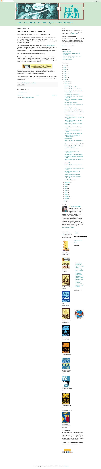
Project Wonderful (51, 45)
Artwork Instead (68, 138)
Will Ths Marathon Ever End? (71, 149)
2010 (65, 79)
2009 (65, 201)
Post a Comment (23, 92)
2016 (65, 67)
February (67, 196)
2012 (65, 75)
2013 (65, 73)
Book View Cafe (79, 279)
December (67, 81)
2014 (65, 71)
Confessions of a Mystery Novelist (79, 277)
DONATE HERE (74, 33)
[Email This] (18, 85)
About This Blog (67, 51)
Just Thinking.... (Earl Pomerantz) (79, 269)
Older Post (54, 95)
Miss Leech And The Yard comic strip (72, 56)
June (66, 188)
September (67, 182)
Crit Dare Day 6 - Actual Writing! (72, 94)
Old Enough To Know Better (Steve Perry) (78, 273)
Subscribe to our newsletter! (68, 45)
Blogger (66, 466)
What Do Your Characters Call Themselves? (72, 152)
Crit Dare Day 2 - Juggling (71, 107)
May (66, 190)
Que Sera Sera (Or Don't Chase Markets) (74, 111)
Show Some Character (78, 281)
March (66, 194)
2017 (65, 65)
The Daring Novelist (26, 82)
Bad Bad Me (67, 162)
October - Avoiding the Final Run (72, 174)
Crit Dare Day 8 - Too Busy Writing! (73, 88)
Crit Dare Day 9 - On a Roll (71, 86)
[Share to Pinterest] (23, 85)
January (67, 198)
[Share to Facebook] (22, 85)
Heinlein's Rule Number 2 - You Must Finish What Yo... (73, 124)
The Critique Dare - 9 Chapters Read (73, 109)
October (67, 85)
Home (37, 95)
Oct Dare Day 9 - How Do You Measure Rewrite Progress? (74, 146)
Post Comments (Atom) (28, 97)
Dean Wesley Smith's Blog (78, 263)
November (67, 83)
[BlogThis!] (19, 85)
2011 (65, 77)
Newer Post (20, 95)
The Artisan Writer (67, 59)
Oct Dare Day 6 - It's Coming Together (73, 154)
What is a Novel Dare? (68, 57)
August (66, 184)
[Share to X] (21, 85)
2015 (65, 69)
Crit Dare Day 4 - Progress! (71, 102)
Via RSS (76, 233)
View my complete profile (68, 227)
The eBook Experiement (70, 179)
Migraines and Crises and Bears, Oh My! (74, 143)
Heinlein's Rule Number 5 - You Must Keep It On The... (73, 114)
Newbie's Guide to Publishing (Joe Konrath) (79, 285)
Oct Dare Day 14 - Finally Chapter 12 (73, 133)
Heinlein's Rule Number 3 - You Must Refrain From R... (73, 121)
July (66, 186)
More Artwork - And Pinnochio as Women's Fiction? (72, 136)
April (66, 192)
